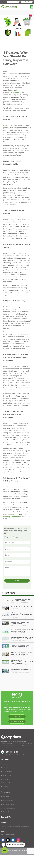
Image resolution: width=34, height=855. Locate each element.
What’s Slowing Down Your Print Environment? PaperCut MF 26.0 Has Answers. (21, 614)
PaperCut (7, 125)
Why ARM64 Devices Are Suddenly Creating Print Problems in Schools (22, 638)
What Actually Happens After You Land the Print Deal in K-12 (22, 653)
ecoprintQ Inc (16, 92)
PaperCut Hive (7, 779)
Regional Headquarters (10, 804)
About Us (6, 797)
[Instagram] (18, 840)
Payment (6, 812)
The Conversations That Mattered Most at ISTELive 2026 (22, 630)
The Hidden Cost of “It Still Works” (22, 607)
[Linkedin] (13, 840)
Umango (6, 787)
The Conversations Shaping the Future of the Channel (21, 599)
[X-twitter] (8, 840)
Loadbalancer (7, 771)
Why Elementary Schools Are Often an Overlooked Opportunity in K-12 (22, 662)
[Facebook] (3, 840)
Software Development (10, 783)
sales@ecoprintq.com (13, 517)
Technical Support (9, 808)
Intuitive (5, 768)
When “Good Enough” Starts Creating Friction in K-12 (20, 645)
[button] (31, 6)
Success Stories (8, 800)
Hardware (6, 764)
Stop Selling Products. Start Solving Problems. (20, 622)
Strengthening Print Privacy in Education (21, 670)
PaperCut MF (7, 775)
